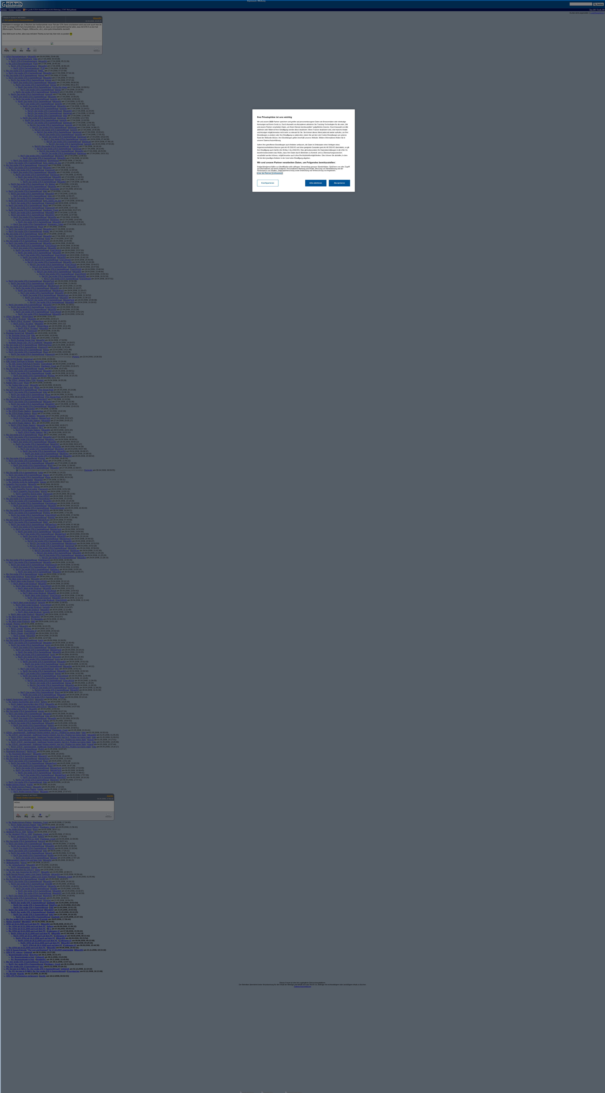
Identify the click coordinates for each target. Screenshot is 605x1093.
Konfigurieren (267, 183)
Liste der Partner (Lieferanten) (270, 173)
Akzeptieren (339, 183)
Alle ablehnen (315, 183)
